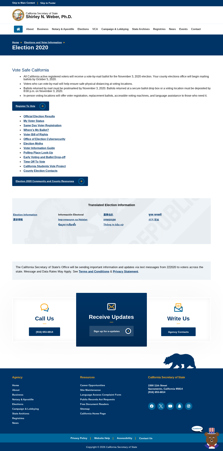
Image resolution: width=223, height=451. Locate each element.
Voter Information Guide (39, 148)
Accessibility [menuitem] (124, 438)
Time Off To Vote (34, 161)
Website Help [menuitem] (102, 438)
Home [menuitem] (18, 29)
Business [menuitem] (42, 29)
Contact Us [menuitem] (145, 438)
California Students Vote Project (45, 166)
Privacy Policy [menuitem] (79, 438)
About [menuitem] (30, 29)
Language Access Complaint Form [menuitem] (100, 394)
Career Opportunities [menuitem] (92, 385)
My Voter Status (34, 120)
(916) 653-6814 (44, 332)
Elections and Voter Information (43, 42)
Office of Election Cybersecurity (44, 139)
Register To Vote (25, 106)
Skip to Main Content (23, 3)
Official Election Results (39, 116)
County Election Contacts (40, 170)
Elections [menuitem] (83, 29)
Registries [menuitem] (159, 29)
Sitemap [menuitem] (85, 409)
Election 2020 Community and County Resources (45, 181)
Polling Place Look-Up (38, 152)
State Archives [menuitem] (141, 29)
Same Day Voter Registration (42, 125)
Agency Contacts (178, 332)
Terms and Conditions (94, 271)
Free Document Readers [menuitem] (94, 404)
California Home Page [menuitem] (93, 413)
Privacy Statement (125, 271)
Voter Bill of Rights (36, 134)
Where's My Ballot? (36, 129)
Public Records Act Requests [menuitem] (97, 399)
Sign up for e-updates (107, 331)
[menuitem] (15, 385)
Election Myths (33, 143)
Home (15, 42)
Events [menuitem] (183, 29)
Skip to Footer (48, 3)
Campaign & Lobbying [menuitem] (115, 29)
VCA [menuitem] (95, 29)
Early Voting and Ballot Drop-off (44, 157)
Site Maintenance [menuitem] (90, 390)
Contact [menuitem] (196, 29)
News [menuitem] (172, 29)
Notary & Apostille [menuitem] (63, 29)
